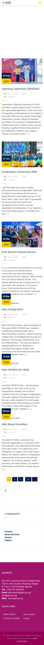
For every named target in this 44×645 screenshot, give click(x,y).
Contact (26, 618)
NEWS (24, 94)
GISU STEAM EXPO (12, 309)
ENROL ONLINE (9, 614)
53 (28, 479)
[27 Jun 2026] (22, 154)
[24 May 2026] (22, 234)
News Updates (29, 614)
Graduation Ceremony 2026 (19, 172)
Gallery (8, 540)
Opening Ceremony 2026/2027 (21, 89)
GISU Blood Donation (15, 424)
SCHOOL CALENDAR (11, 618)
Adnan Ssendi (12, 94)
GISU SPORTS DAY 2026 (15, 370)
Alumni (8, 537)
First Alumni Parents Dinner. (19, 252)
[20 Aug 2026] (22, 71)
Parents (8, 531)
